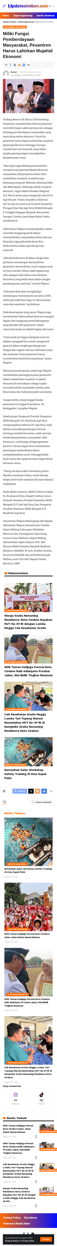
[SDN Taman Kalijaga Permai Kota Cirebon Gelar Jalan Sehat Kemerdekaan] (28, 907)
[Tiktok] (41, 1099)
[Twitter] (28, 1234)
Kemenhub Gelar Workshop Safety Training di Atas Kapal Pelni (25, 774)
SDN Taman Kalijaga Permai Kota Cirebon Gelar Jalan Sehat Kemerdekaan (18, 1128)
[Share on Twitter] (15, 65)
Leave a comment (43, 802)
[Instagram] (15, 1099)
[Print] (24, 65)
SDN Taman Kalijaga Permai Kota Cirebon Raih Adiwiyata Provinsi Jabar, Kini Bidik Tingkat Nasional (28, 671)
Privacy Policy (11, 1241)
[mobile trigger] (5, 6)
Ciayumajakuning (15, 27)
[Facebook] (24, 1234)
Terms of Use (28, 1241)
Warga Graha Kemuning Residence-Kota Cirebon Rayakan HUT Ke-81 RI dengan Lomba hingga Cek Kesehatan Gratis (19, 1195)
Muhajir (14, 72)
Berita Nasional (15, 765)
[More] (28, 65)
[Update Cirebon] (28, 6)
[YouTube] (32, 1234)
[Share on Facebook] (10, 65)
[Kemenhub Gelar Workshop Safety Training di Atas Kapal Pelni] (28, 751)
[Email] (19, 65)
